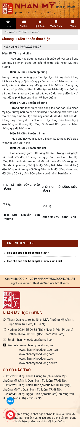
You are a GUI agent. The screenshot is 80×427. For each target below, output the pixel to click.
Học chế (35, 32)
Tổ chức (23, 32)
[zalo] (10, 400)
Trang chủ (10, 32)
